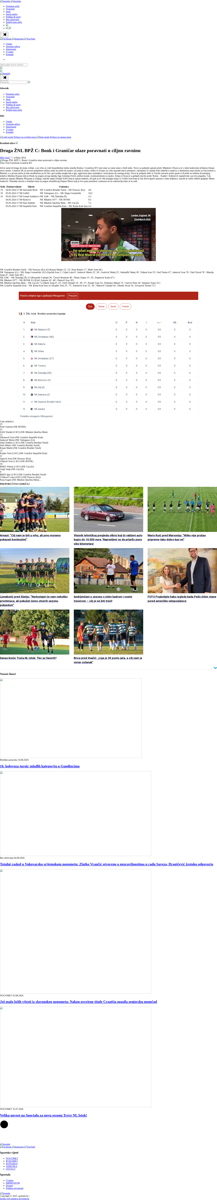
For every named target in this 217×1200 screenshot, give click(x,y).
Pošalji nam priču (14, 22)
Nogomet (10, 9)
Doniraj (9, 1185)
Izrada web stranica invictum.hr (14, 1198)
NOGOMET (12, 1158)
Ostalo (9, 44)
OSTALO (10, 1169)
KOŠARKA (12, 1163)
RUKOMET (12, 1161)
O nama (9, 52)
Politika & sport (13, 17)
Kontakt (9, 54)
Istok (8, 11)
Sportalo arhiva (13, 46)
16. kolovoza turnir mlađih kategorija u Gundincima (40, 766)
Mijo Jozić (5, 157)
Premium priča (12, 6)
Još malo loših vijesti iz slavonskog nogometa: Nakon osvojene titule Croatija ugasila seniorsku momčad (78, 1002)
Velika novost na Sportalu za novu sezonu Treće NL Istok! (43, 1115)
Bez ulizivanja (12, 19)
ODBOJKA (11, 1166)
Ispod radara (11, 14)
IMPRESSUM (13, 1183)
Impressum (11, 49)
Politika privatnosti (14, 1188)
